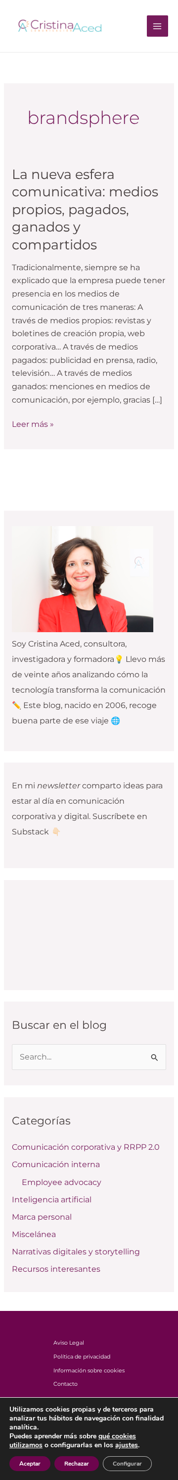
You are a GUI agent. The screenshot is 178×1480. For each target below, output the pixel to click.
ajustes (126, 1445)
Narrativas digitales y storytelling (76, 1251)
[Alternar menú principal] (157, 26)
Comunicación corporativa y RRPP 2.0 (86, 1147)
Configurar (127, 1464)
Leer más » (33, 423)
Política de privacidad (81, 1356)
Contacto (65, 1383)
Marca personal (42, 1217)
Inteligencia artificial (51, 1199)
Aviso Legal (68, 1342)
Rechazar (76, 1464)
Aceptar (30, 1464)
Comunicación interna (56, 1164)
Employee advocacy (61, 1182)
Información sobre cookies (89, 1370)
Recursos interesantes (56, 1269)
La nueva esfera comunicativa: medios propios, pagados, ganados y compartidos (85, 209)
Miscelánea (34, 1234)
